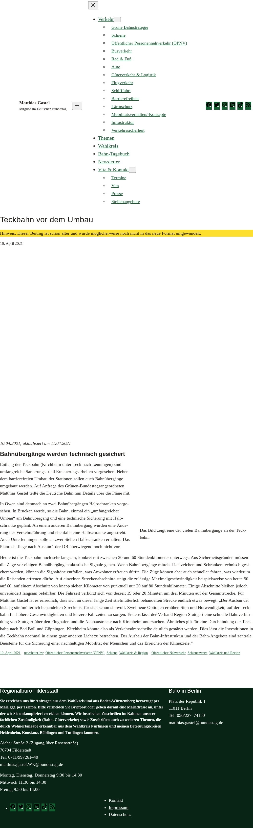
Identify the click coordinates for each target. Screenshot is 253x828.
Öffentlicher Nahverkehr (168, 653)
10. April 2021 (10, 653)
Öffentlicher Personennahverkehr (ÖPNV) (75, 653)
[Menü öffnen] (77, 106)
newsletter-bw (33, 653)
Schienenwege (197, 653)
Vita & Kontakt (113, 169)
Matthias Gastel (34, 102)
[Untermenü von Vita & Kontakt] (132, 170)
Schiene (111, 653)
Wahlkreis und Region (224, 653)
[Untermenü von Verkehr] (117, 19)
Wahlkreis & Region (133, 653)
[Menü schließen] (93, 5)
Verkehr (106, 19)
